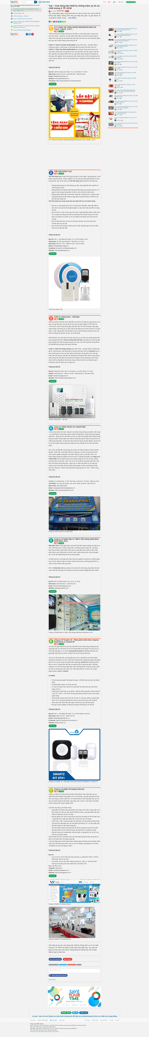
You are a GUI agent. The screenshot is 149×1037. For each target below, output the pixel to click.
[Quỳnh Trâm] (115, 47)
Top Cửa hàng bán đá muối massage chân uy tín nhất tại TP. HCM (125, 112)
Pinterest (32, 34)
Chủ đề (111, 1020)
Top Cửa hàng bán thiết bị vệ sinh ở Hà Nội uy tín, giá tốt (125, 56)
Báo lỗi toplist (67, 959)
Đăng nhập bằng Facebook (59, 975)
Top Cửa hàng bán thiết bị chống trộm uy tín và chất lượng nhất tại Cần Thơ (125, 29)
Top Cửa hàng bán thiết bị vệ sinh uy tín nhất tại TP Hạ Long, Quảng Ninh (125, 107)
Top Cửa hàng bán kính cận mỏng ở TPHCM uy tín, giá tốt (125, 123)
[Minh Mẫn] (115, 69)
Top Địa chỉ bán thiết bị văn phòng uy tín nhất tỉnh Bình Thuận (126, 96)
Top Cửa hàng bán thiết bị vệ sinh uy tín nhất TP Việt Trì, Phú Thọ (125, 101)
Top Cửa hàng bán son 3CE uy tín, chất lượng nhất (124, 85)
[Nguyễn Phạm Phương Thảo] (115, 98)
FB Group (87, 1020)
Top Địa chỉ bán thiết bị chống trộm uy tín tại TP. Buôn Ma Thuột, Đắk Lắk (125, 40)
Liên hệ (117, 1020)
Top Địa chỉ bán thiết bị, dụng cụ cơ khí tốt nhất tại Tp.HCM (125, 73)
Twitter (29, 34)
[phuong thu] (50, 11)
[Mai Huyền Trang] (115, 75)
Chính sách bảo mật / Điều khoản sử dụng (40, 1031)
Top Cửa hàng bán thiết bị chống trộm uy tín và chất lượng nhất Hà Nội (125, 45)
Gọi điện (62, 31)
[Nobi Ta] (115, 53)
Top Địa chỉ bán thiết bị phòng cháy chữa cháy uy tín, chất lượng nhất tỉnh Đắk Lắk (124, 90)
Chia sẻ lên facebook (55, 959)
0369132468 (39, 1027)
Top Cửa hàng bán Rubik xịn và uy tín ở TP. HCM (125, 118)
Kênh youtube (103, 1020)
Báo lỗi (67, 11)
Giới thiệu (33, 1020)
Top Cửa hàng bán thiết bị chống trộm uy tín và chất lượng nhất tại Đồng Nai (125, 34)
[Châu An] (115, 114)
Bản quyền (62, 1020)
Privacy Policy (55, 1031)
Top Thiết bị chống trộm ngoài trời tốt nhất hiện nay (125, 78)
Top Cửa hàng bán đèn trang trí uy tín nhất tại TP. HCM (125, 67)
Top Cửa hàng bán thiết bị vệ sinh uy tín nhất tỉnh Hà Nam (125, 62)
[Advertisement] (74, 156)
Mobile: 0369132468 (43, 1020)
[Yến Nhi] (115, 42)
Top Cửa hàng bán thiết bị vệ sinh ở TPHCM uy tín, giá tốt (125, 51)
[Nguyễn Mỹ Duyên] (115, 31)
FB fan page (95, 1020)
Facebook (27, 34)
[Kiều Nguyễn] (115, 80)
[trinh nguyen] (115, 64)
